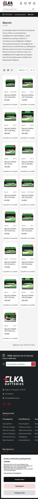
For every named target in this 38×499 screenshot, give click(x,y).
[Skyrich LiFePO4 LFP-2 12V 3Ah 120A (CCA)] (10, 183)
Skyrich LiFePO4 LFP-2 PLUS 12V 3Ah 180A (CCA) (28, 196)
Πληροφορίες (8, 419)
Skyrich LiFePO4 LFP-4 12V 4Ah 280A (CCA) (28, 230)
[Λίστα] (8, 70)
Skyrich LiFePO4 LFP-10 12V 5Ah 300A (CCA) (28, 96)
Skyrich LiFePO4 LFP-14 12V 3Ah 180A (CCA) (28, 163)
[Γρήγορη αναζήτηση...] (33, 9)
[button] (10, 104)
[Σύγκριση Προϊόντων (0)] (11, 70)
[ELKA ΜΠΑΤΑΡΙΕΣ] (34, 3)
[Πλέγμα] (4, 70)
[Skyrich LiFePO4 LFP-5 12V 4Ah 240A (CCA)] (28, 250)
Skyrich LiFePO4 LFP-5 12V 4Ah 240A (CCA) (28, 263)
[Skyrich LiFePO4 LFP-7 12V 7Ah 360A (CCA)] (10, 284)
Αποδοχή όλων (19, 479)
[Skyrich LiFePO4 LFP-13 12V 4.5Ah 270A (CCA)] (10, 150)
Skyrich (6, 92)
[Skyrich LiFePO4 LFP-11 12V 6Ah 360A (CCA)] (10, 116)
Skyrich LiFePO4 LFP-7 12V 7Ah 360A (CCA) (10, 297)
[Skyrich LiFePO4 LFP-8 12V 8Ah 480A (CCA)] (28, 284)
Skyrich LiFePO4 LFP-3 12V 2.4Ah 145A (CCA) (10, 230)
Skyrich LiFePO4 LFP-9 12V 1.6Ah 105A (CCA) (10, 330)
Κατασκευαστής (20, 14)
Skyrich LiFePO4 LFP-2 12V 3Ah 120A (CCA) (10, 196)
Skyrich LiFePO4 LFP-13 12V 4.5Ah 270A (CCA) (10, 163)
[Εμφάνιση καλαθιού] (30, 3)
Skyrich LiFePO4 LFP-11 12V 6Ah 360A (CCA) (10, 129)
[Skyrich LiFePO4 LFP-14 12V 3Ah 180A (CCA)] (28, 150)
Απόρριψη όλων (19, 493)
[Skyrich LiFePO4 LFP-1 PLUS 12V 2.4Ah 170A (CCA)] (10, 83)
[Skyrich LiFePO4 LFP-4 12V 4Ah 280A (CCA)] (28, 217)
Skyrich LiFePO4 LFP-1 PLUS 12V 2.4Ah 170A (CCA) (10, 96)
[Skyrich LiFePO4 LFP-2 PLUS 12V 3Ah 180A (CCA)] (28, 183)
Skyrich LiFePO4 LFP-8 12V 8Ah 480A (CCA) (28, 297)
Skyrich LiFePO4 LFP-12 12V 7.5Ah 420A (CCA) (28, 129)
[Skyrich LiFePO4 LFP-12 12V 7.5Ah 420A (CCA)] (28, 116)
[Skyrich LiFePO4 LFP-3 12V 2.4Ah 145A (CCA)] (10, 217)
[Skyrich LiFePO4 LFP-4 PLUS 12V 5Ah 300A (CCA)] (10, 250)
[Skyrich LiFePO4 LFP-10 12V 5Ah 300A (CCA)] (28, 83)
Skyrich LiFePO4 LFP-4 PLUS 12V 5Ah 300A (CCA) (10, 263)
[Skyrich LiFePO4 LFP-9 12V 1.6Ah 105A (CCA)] (10, 317)
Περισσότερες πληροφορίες (12, 473)
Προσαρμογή (19, 486)
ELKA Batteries (24, 419)
